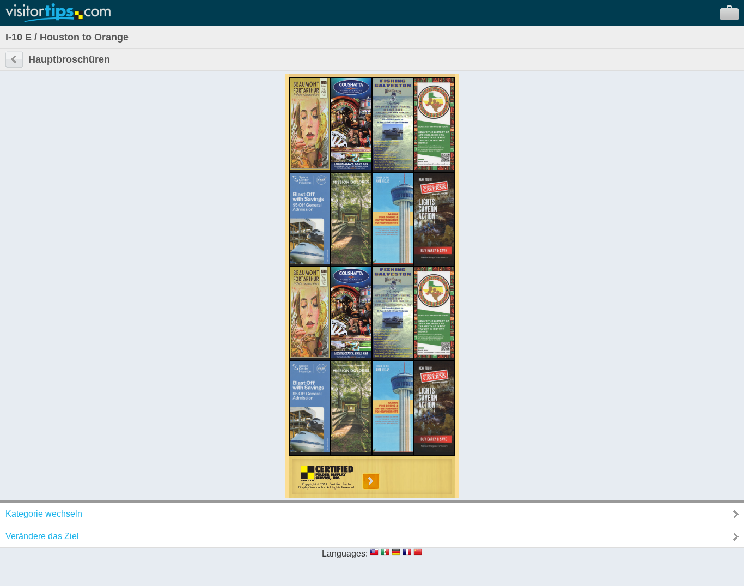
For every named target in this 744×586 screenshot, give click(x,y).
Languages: (345, 553)
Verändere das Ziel (42, 536)
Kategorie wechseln (43, 513)
